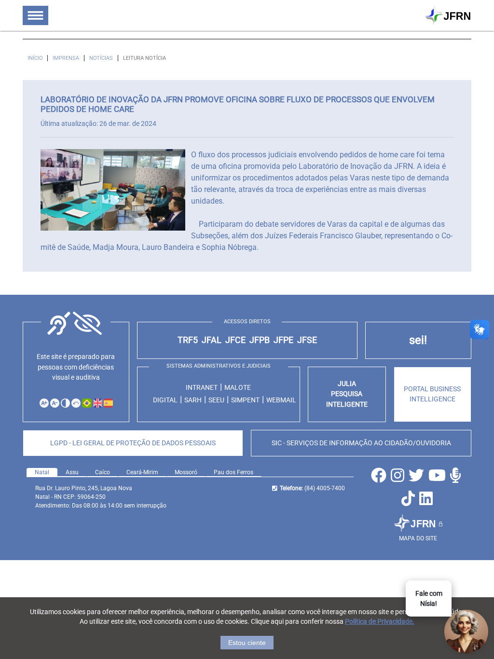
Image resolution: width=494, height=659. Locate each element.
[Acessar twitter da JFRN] (417, 478)
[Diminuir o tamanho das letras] (54, 403)
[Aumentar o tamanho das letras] (44, 403)
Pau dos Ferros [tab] (233, 472)
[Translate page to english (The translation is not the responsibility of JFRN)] (97, 402)
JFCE (235, 340)
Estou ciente (247, 642)
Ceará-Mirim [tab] (142, 472)
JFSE (307, 340)
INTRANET (202, 387)
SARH (193, 400)
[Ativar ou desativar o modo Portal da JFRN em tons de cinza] (65, 403)
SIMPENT (245, 400)
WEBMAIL (281, 400)
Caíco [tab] (102, 472)
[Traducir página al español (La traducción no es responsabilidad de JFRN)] (108, 402)
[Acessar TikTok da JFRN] (409, 501)
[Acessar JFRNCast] (456, 478)
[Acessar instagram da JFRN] (399, 478)
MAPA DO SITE (418, 538)
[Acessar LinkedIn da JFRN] (427, 501)
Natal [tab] (42, 472)
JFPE (283, 340)
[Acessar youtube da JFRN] (438, 478)
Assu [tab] (72, 472)
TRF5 (188, 340)
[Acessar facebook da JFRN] (380, 478)
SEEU (216, 400)
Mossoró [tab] (186, 472)
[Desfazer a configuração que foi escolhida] (76, 403)
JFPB (259, 340)
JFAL (211, 340)
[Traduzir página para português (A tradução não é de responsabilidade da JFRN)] (86, 402)
